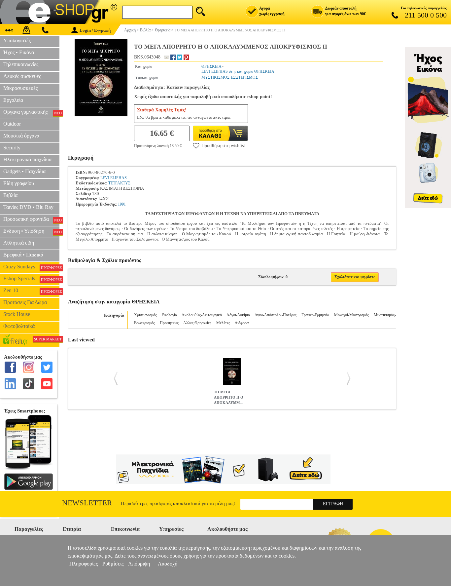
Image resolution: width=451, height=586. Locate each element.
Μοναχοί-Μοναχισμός (351, 315)
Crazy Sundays (31, 267)
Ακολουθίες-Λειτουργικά (202, 315)
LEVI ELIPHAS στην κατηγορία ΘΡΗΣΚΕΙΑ (237, 71)
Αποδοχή (167, 563)
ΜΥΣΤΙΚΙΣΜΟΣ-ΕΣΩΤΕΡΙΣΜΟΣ (229, 77)
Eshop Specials (31, 279)
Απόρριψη (139, 563)
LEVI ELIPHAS (113, 178)
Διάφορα (242, 323)
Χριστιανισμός (145, 315)
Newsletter (87, 503)
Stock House (16, 314)
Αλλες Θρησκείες (197, 323)
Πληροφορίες (83, 563)
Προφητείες (169, 323)
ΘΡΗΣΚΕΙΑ (211, 66)
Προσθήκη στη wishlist (223, 145)
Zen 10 (31, 290)
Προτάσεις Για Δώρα (25, 302)
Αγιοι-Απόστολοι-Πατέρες (275, 315)
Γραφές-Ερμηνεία (315, 315)
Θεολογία (169, 315)
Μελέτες (223, 323)
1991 (122, 204)
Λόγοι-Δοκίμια (238, 315)
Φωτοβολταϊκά (19, 326)
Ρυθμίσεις (112, 563)
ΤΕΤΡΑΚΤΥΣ (119, 183)
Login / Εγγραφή (95, 30)
